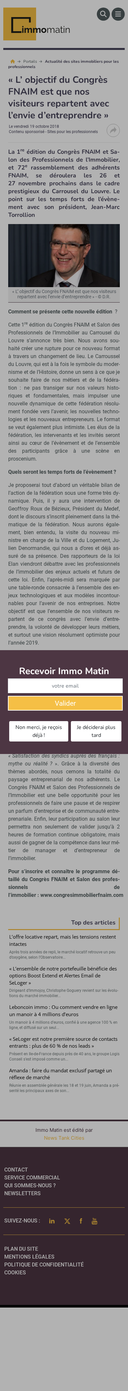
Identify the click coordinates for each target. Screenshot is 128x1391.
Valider (65, 703)
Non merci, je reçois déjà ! (38, 731)
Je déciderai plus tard (96, 731)
